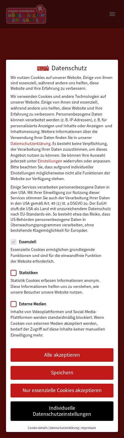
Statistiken (28, 272)
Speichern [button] (62, 372)
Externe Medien (32, 304)
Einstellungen (50, 161)
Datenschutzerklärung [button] (64, 428)
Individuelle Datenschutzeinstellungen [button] (62, 411)
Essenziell (27, 241)
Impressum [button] (88, 428)
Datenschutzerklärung (31, 143)
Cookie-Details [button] (37, 428)
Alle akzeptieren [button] (62, 355)
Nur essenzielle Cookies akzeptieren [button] (62, 390)
